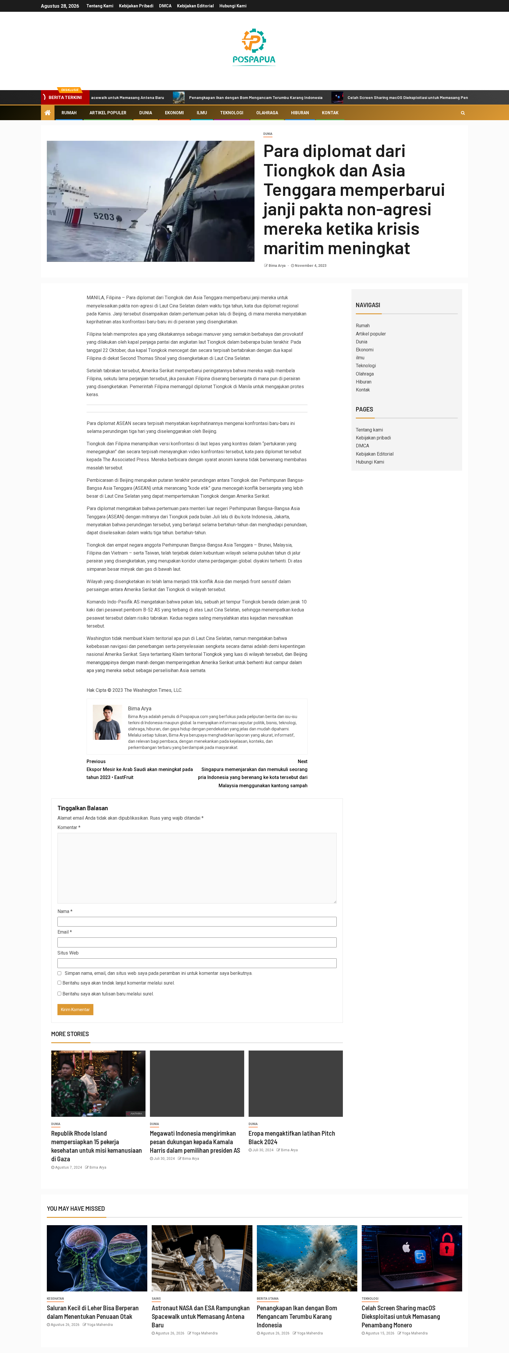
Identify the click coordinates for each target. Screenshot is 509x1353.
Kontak (330, 112)
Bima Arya (277, 266)
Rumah (69, 112)
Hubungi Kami (233, 6)
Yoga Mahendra (100, 1325)
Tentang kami (99, 6)
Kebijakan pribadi (136, 6)
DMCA (165, 6)
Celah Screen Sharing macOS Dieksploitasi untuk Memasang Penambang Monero (384, 97)
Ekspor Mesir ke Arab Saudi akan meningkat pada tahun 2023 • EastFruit (140, 769)
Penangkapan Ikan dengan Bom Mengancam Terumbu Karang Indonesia (217, 97)
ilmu (202, 112)
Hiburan (300, 112)
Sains (156, 1298)
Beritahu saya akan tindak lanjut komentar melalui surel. (118, 983)
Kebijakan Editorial (195, 6)
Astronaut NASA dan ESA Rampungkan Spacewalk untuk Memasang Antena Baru (201, 1316)
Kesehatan (55, 1298)
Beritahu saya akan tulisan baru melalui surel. (108, 994)
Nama (64, 911)
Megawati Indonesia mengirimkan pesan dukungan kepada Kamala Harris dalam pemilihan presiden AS (195, 1141)
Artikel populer (108, 112)
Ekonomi (174, 112)
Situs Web (68, 953)
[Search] (463, 112)
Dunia (145, 112)
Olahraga (267, 112)
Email (64, 932)
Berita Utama (268, 1298)
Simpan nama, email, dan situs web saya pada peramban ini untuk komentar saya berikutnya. (158, 973)
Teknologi (231, 112)
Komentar (68, 827)
